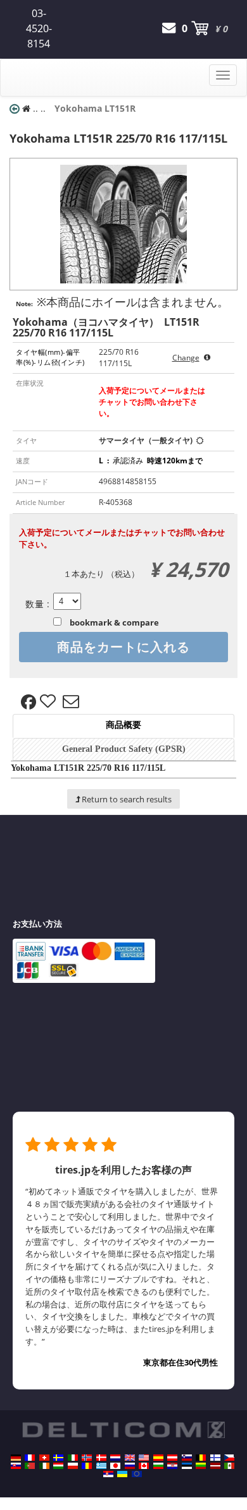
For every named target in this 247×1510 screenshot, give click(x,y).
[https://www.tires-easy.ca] (144, 1466)
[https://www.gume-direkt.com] (187, 1457)
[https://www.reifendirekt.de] (16, 1457)
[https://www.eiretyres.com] (44, 1466)
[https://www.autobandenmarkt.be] (201, 1457)
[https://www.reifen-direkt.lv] (215, 1466)
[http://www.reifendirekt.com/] (137, 1474)
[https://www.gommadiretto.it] (73, 1457)
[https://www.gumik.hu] (58, 1466)
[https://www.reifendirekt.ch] (44, 1457)
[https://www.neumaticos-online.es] (158, 1457)
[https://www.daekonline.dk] (101, 1457)
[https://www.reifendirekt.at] (172, 1457)
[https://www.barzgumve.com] (158, 1466)
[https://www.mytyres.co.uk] (130, 1457)
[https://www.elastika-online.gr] (101, 1466)
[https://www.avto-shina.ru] (130, 1466)
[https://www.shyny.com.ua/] (122, 1474)
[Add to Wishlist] (49, 702)
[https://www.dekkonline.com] (87, 1457)
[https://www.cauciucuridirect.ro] (87, 1466)
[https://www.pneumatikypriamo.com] (16, 1466)
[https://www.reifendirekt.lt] (201, 1466)
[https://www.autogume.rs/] (108, 1474)
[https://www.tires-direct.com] (144, 1457)
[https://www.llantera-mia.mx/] (229, 1466)
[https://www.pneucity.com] (30, 1466)
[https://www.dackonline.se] (58, 1457)
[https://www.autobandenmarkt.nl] (115, 1457)
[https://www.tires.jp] (115, 1466)
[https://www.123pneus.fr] (30, 1457)
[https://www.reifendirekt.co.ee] (187, 1466)
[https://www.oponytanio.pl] (73, 1466)
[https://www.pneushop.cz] (229, 1457)
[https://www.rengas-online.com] (215, 1457)
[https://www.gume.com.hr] (172, 1466)
